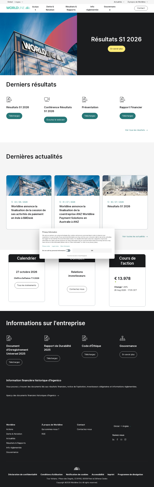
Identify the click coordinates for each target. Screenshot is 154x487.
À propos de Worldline (137, 2)
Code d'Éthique (91, 345)
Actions (35, 8)
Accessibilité (98, 474)
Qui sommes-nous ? (50, 429)
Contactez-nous (84, 429)
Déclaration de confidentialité (22, 474)
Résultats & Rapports (71, 8)
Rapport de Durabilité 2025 (57, 347)
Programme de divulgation (130, 474)
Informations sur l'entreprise (45, 323)
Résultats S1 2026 (17, 107)
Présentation (90, 107)
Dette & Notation (50, 8)
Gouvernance (110, 8)
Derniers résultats (31, 84)
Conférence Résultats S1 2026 (58, 109)
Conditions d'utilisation (52, 474)
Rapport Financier (131, 107)
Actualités (118, 2)
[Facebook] (117, 440)
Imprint (111, 474)
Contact (141, 8)
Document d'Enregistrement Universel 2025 (17, 349)
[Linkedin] (113, 440)
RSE (43, 434)
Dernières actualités (34, 156)
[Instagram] (125, 440)
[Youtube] (121, 440)
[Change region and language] (130, 426)
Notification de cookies (77, 474)
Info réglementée (92, 8)
